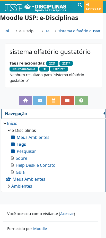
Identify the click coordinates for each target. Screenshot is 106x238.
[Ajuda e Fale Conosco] (81, 100)
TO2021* (59, 69)
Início (9, 30)
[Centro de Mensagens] (39, 100)
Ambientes (21, 186)
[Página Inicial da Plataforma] (25, 100)
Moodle (40, 228)
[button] (80, 7)
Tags (49, 30)
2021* (66, 63)
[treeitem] (53, 154)
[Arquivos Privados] (67, 100)
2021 (52, 63)
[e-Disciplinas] (38, 7)
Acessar (93, 9)
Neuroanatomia (23, 69)
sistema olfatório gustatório (81, 30)
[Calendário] (53, 100)
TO (44, 69)
